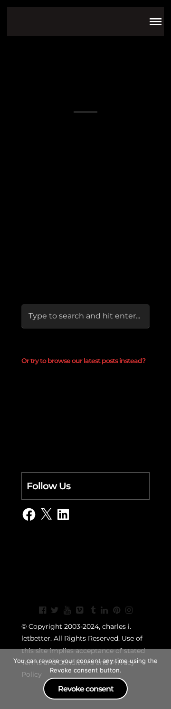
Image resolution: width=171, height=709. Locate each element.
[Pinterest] (116, 610)
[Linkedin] (104, 610)
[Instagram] (129, 610)
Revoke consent (86, 688)
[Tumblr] (91, 610)
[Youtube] (67, 610)
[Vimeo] (79, 610)
